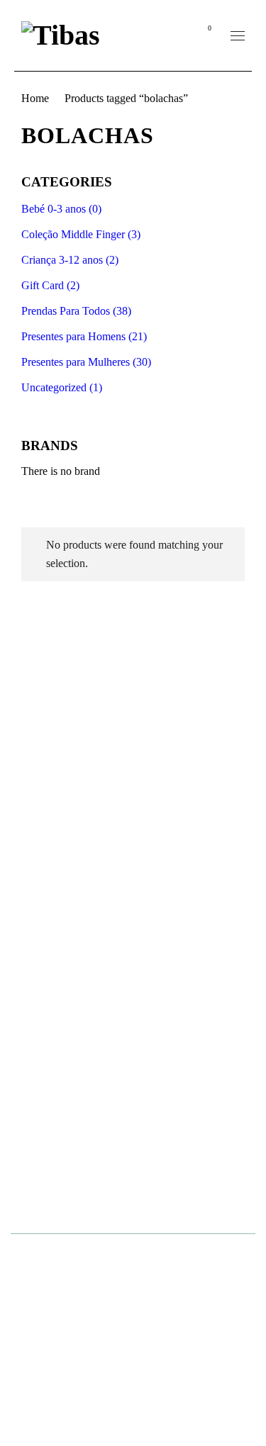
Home (35, 98)
